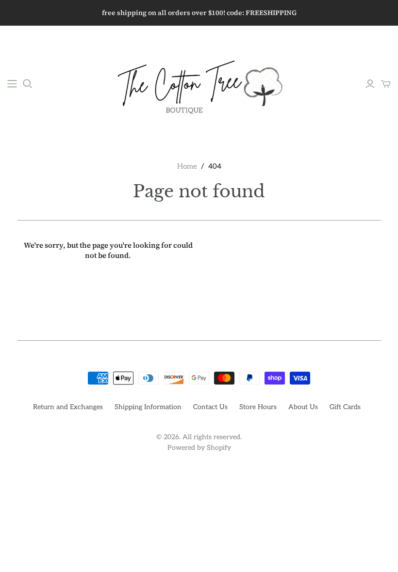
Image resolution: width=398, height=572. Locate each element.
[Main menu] (12, 84)
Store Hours (258, 407)
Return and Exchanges (68, 407)
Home (187, 166)
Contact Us (210, 407)
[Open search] (28, 84)
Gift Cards (345, 407)
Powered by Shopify (199, 448)
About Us (303, 407)
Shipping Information (148, 407)
